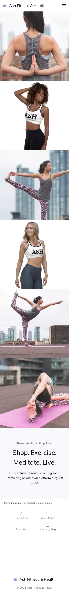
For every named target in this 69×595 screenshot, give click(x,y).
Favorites (21, 529)
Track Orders (47, 518)
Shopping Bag (47, 529)
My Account (21, 518)
